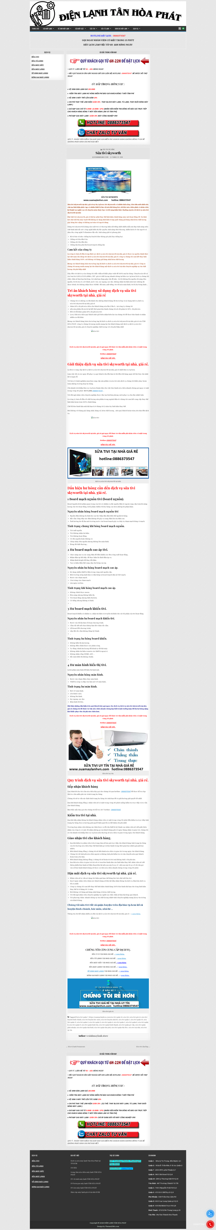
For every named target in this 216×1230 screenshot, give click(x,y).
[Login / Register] (183, 28)
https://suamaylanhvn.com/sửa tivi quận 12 (105, 1017)
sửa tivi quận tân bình (85, 1027)
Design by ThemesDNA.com (108, 1226)
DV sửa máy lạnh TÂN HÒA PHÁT (84, 1188)
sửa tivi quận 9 (75, 1025)
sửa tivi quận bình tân (90, 1025)
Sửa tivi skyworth (108, 153)
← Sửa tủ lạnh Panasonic (75, 1047)
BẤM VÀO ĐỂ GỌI (108, 445)
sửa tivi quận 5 (119, 1022)
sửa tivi (126, 1017)
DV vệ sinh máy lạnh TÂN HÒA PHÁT (85, 1179)
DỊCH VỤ (135, 28)
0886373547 (119, 36)
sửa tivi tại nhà (134, 1027)
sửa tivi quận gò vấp (127, 1025)
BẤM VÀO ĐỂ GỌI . (108, 358)
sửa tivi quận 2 (82, 1022)
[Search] (179, 28)
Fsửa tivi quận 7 (82, 1017)
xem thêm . (123, 967)
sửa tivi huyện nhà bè (109, 1020)
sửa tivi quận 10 (137, 1020)
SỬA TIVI (92, 28)
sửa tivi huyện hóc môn (91, 1020)
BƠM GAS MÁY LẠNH (121, 28)
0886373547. (111, 723)
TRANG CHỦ (35, 28)
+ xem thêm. (136, 914)
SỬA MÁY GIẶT (79, 28)
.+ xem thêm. (119, 954)
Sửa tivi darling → (143, 1047)
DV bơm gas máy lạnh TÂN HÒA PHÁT (86, 1183)
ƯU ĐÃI (74, 1168)
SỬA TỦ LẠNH (105, 28)
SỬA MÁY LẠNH (47, 28)
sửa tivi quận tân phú (102, 1027)
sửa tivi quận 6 (131, 1022)
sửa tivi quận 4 (107, 1022)
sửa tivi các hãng (108, 149)
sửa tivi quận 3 (95, 1022)
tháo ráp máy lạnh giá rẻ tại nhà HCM (85, 1192)
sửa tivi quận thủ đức (120, 1027)
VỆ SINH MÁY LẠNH (63, 28)
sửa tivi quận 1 (124, 1020)
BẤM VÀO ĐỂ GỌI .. (108, 945)
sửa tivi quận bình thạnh (108, 1025)
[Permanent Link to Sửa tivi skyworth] (108, 181)
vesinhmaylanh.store (101, 157)
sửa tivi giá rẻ (135, 1017)
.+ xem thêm (121, 963)
